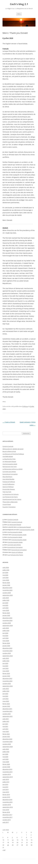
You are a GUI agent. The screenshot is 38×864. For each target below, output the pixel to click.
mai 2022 (5, 696)
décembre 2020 (7, 739)
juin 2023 (5, 663)
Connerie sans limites (9, 472)
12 (12, 840)
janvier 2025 (6, 615)
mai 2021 (5, 726)
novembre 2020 (7, 741)
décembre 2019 (7, 769)
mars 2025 (6, 610)
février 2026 (6, 583)
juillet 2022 (6, 691)
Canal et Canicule (8, 446)
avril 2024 (5, 638)
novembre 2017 (7, 817)
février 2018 (6, 812)
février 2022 (6, 704)
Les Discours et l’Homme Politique (13, 454)
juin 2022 (5, 694)
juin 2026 (5, 572)
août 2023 (6, 658)
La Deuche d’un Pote (9, 459)
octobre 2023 (7, 653)
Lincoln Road (7, 504)
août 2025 (6, 598)
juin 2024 (5, 633)
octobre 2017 (7, 820)
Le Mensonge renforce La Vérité (12, 469)
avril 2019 (5, 789)
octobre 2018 (7, 805)
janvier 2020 (6, 767)
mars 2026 (6, 580)
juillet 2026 (6, 570)
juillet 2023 (6, 661)
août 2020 (6, 749)
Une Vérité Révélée (8, 479)
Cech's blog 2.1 (19, 4)
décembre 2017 (7, 815)
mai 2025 (5, 605)
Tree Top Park (7, 492)
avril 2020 (5, 759)
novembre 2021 (7, 711)
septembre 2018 (8, 807)
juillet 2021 (6, 721)
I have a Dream (9, 422)
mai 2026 (5, 575)
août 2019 (6, 779)
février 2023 (6, 673)
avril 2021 (5, 729)
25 (8, 845)
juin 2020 (5, 754)
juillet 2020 (6, 752)
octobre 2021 (7, 714)
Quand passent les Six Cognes (12, 499)
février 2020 (6, 764)
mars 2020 (6, 762)
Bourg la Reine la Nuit (9, 451)
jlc (3, 519)
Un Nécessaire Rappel (9, 461)
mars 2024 (6, 641)
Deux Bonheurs (7, 477)
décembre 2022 (7, 678)
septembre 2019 (8, 777)
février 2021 (6, 734)
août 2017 (6, 822)
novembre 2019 (7, 772)
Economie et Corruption (10, 474)
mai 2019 (5, 787)
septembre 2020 (8, 747)
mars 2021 (6, 731)
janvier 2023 (6, 676)
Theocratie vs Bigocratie (10, 502)
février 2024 (6, 643)
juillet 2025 (6, 600)
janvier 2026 (6, 585)
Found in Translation (9, 507)
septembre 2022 (8, 686)
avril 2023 (5, 668)
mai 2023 (5, 666)
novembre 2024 (7, 620)
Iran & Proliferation (8, 484)
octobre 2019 (7, 774)
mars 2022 (6, 701)
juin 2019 (5, 784)
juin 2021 (5, 724)
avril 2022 (5, 699)
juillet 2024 (6, 630)
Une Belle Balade (8, 456)
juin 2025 (5, 603)
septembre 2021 (8, 716)
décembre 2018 (7, 800)
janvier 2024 (6, 646)
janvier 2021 (6, 736)
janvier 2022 (6, 706)
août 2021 (6, 719)
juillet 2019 (6, 782)
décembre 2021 (7, 709)
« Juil (4, 850)
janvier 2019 (6, 797)
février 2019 (6, 794)
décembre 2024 (7, 618)
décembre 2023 (7, 648)
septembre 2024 (8, 625)
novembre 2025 (7, 590)
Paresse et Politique (9, 482)
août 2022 (6, 688)
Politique (25, 406)
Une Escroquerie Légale (10, 464)
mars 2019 (6, 792)
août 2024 (6, 628)
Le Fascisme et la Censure (10, 494)
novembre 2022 (7, 681)
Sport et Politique (8, 487)
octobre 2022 (7, 683)
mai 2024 (5, 636)
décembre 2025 (7, 588)
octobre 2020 (7, 744)
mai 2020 (5, 757)
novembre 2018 (7, 802)
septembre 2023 (8, 656)
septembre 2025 (8, 595)
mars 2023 (6, 671)
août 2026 (6, 567)
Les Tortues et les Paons (10, 497)
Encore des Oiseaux (9, 489)
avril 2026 (5, 577)
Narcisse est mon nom (10, 466)
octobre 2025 (7, 593)
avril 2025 (5, 608)
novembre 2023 (7, 651)
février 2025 (6, 613)
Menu (19, 14)
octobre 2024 (7, 623)
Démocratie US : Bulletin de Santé (13, 449)
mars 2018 (6, 810)
